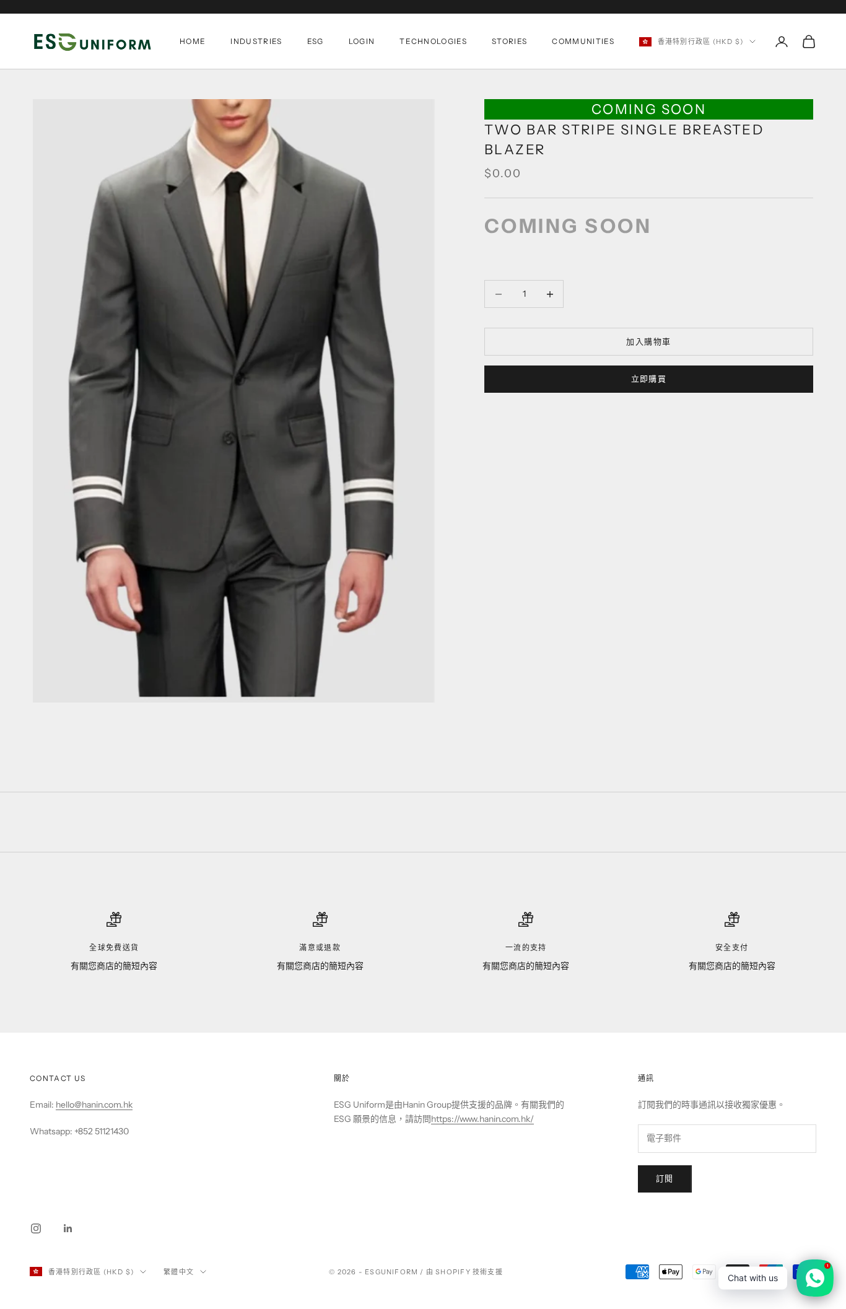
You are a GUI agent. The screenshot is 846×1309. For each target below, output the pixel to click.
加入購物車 (648, 341)
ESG (315, 41)
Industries (256, 41)
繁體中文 (179, 1271)
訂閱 (665, 1178)
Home (193, 41)
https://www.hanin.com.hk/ (482, 1118)
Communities (583, 41)
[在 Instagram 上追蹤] (36, 1228)
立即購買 (649, 379)
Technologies (433, 41)
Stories (509, 41)
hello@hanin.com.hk (94, 1104)
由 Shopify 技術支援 (464, 1271)
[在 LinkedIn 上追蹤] (68, 1228)
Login (362, 41)
